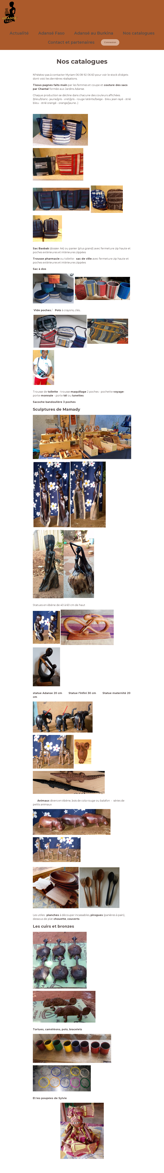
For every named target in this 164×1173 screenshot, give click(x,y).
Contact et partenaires (71, 42)
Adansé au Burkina (93, 33)
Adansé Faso (51, 33)
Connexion (110, 42)
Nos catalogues (139, 33)
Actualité (19, 33)
